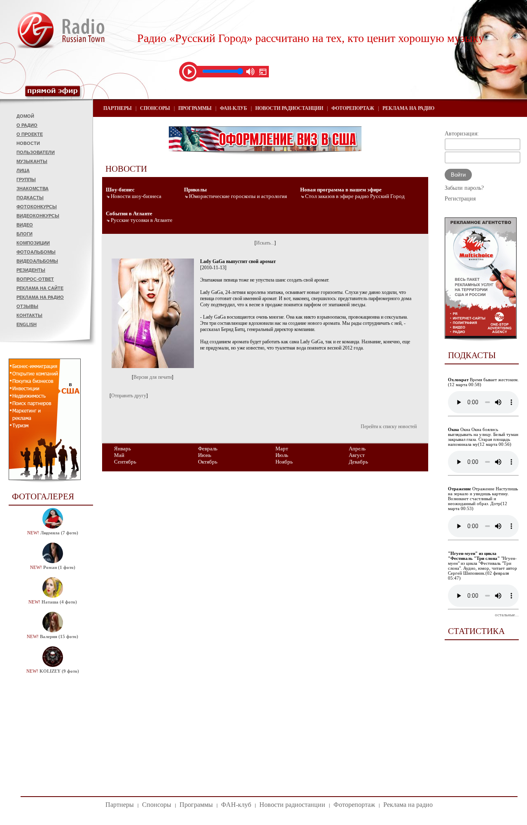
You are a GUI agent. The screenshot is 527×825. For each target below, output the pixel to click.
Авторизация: (462, 134)
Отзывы (27, 306)
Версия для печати (152, 377)
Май (119, 455)
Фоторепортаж (352, 108)
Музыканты (31, 161)
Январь (122, 448)
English (26, 324)
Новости (28, 143)
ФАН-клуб (233, 108)
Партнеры (117, 108)
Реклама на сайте (39, 288)
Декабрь (358, 462)
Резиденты (30, 270)
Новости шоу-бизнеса (136, 196)
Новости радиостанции (289, 108)
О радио (26, 125)
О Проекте (29, 134)
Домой (25, 116)
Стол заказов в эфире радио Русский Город (355, 196)
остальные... (507, 614)
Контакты (29, 315)
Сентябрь (125, 462)
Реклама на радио (40, 297)
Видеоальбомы (37, 261)
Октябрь (207, 462)
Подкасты (30, 197)
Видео (24, 224)
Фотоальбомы (36, 251)
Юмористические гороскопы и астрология (238, 196)
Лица (23, 170)
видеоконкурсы (37, 215)
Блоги (24, 233)
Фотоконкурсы (36, 206)
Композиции (33, 242)
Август (357, 455)
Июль (281, 455)
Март (281, 448)
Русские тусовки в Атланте (142, 220)
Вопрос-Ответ (35, 279)
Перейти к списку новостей (389, 426)
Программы (195, 108)
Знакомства (32, 188)
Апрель (357, 448)
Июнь (204, 455)
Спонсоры (155, 108)
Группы (26, 179)
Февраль (207, 448)
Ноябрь (284, 462)
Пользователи (35, 152)
